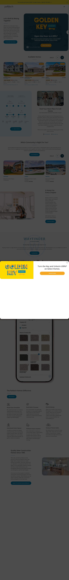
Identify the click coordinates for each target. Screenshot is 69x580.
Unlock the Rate (52, 273)
